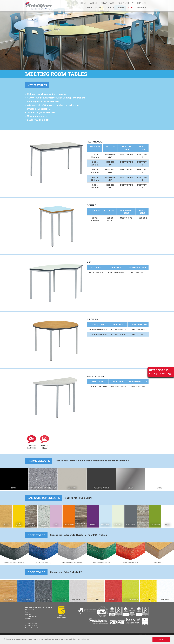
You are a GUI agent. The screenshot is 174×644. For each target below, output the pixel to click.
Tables (110, 7)
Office (130, 7)
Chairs (88, 7)
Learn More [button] (83, 639)
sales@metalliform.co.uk (36, 628)
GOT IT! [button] (161, 639)
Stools (99, 7)
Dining (120, 7)
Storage (141, 7)
